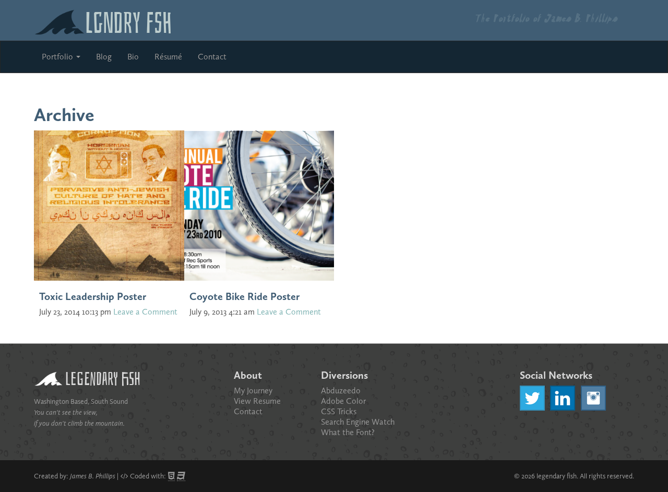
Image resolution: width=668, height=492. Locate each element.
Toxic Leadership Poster (92, 296)
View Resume (257, 401)
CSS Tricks (338, 411)
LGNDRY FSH (128, 20)
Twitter (532, 398)
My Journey (253, 390)
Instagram (593, 398)
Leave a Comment (145, 312)
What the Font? (348, 432)
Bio (133, 57)
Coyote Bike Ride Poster (244, 296)
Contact (212, 57)
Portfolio (58, 57)
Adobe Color (343, 401)
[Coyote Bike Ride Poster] (259, 204)
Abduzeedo (341, 390)
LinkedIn (562, 398)
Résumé (168, 57)
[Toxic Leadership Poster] (109, 204)
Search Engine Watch (358, 422)
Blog (104, 57)
